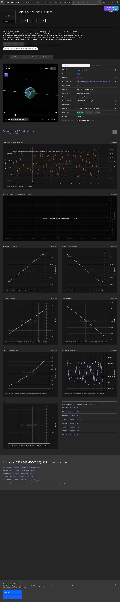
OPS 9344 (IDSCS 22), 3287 (70, 431)
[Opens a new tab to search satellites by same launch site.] (115, 108)
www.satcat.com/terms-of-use (16, 587)
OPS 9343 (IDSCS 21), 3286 (70, 411)
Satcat (12, 2)
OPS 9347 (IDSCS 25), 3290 (70, 427)
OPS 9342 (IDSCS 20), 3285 (70, 408)
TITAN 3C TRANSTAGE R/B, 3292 (72, 419)
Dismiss (111, 11)
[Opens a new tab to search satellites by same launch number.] (115, 70)
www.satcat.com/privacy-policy (55, 586)
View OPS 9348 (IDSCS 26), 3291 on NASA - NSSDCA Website (21, 467)
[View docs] (104, 2)
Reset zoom (114, 142)
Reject (6, 597)
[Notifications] (113, 2)
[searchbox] (84, 2)
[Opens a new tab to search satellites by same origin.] (115, 77)
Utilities (56, 2)
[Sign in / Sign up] (118, 2)
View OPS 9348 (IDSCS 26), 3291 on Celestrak (17, 477)
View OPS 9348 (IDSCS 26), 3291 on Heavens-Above (19, 470)
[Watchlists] (108, 2)
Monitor (37, 2)
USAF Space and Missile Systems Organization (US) (95, 81)
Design (47, 2)
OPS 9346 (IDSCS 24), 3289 (70, 435)
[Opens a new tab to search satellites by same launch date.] (115, 100)
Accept (6, 592)
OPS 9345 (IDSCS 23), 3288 (70, 415)
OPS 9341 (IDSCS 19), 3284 (70, 423)
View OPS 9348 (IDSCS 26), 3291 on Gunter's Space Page (20, 480)
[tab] (6, 57)
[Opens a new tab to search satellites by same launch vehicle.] (115, 104)
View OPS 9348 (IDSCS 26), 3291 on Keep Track (17, 473)
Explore (27, 2)
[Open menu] (2, 2)
